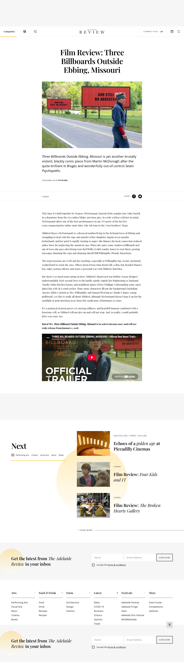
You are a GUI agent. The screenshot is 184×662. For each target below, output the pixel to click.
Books (61, 455)
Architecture (121, 436)
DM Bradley (63, 180)
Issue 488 (142, 436)
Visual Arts (44, 455)
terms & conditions (117, 565)
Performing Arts (22, 455)
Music (53, 455)
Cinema (45, 196)
